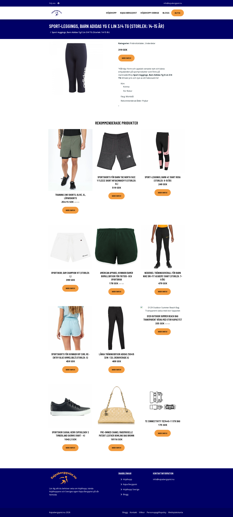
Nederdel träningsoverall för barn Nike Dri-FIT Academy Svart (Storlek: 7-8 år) (162, 276)
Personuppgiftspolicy (156, 512)
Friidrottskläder (137, 43)
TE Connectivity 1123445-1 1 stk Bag (162, 421)
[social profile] (58, 3)
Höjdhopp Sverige (150, 13)
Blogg (166, 13)
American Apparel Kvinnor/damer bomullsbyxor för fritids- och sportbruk (116, 276)
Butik (177, 13)
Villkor (142, 512)
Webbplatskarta (175, 512)
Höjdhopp (111, 13)
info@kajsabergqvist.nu (173, 3)
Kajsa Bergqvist (128, 13)
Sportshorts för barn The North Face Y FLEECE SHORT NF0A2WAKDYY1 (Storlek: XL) (116, 180)
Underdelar (150, 43)
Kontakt (133, 512)
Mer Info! (126, 58)
